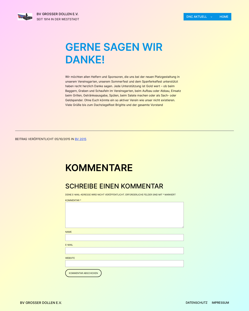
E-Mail (69, 244)
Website (70, 258)
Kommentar (73, 200)
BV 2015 (80, 139)
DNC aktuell (196, 16)
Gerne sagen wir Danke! (114, 53)
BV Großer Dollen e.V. (57, 14)
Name (68, 231)
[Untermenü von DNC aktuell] (211, 17)
